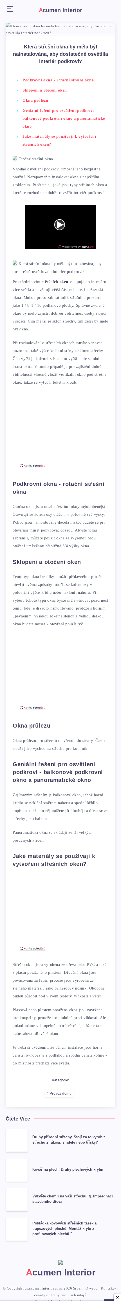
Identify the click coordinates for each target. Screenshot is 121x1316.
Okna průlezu (35, 100)
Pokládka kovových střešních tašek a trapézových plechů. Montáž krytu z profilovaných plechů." (64, 1228)
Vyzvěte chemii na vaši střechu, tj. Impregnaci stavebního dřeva (72, 1199)
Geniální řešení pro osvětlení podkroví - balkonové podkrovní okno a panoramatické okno (64, 118)
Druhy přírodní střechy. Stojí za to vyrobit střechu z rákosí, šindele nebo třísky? (68, 1139)
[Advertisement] (60, 429)
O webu (92, 1288)
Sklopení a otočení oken (45, 90)
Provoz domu (61, 1093)
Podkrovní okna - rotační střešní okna (58, 80)
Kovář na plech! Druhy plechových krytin (67, 1169)
